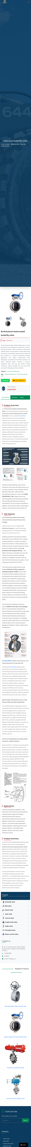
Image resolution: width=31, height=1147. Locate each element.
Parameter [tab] (15, 397)
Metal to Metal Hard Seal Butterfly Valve (15, 1037)
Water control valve (11, 934)
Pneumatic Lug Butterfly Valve (15, 1068)
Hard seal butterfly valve (15, 140)
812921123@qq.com (19, 380)
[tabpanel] (15, 646)
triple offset (22, 416)
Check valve (9, 910)
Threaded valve (10, 930)
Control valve (9, 918)
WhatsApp (5, 380)
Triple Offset (7, 661)
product (7, 144)
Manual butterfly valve (10, 374)
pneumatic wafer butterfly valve (15, 1098)
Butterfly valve (15, 144)
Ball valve (8, 906)
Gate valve (8, 914)
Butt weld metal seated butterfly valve (15, 1006)
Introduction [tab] (5, 397)
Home (2, 144)
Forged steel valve (11, 922)
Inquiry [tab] (22, 397)
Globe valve (9, 926)
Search (25, 1120)
